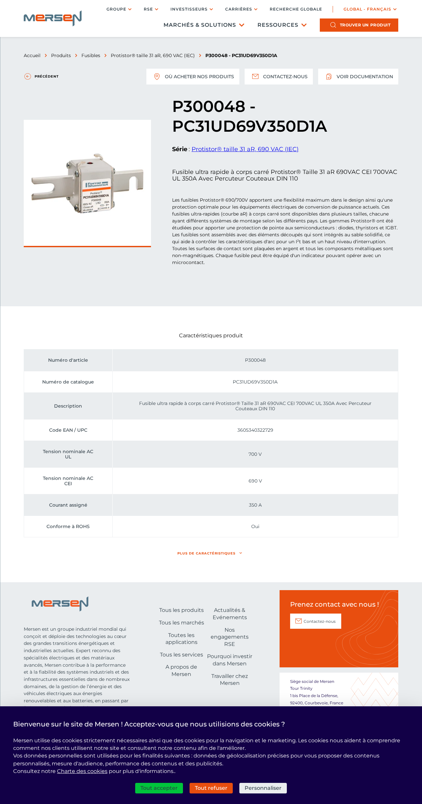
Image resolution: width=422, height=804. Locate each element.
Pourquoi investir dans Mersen (229, 660)
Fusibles (90, 55)
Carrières (238, 9)
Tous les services (181, 655)
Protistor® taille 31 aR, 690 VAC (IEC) (153, 55)
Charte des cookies (82, 771)
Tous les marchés (181, 623)
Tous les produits (181, 610)
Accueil (32, 55)
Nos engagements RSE (230, 637)
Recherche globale (296, 9)
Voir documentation (365, 77)
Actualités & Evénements (230, 613)
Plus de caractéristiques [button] (206, 553)
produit (365, 24)
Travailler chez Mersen (229, 680)
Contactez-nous (285, 77)
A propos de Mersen (181, 670)
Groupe (116, 9)
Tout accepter (159, 788)
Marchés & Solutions (200, 25)
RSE (148, 9)
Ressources (277, 25)
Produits (61, 55)
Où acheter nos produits (199, 77)
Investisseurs (189, 9)
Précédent (47, 76)
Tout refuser (211, 788)
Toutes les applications (181, 639)
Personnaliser (263, 788)
